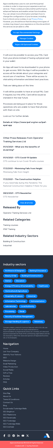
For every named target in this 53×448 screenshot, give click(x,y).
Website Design (9, 361)
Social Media (8, 370)
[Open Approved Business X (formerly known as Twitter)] (27, 435)
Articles (6, 379)
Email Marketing (9, 364)
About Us (7, 396)
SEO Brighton (8, 412)
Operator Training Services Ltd (17, 213)
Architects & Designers (14, 271)
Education (20, 281)
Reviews (6, 376)
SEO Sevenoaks (9, 418)
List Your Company (11, 351)
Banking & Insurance (38, 271)
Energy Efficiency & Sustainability (19, 286)
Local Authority (27, 306)
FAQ (5, 382)
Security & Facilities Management (19, 316)
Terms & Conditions (11, 399)
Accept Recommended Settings (26, 32)
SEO (5, 358)
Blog (5, 405)
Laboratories (10, 306)
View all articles (26, 203)
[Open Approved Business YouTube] (23, 435)
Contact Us (8, 402)
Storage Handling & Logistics (17, 322)
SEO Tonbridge (9, 421)
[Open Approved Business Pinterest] (13, 435)
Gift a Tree (7, 373)
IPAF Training (9, 229)
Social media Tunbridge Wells (15, 409)
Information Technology (15, 301)
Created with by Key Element (26, 446)
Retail (22, 311)
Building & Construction (14, 241)
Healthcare (43, 286)
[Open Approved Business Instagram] (9, 435)
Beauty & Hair (10, 276)
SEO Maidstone (9, 415)
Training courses (10, 225)
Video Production (10, 367)
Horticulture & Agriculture (16, 291)
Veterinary (38, 322)
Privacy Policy (37, 19)
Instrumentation (38, 301)
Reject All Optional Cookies (26, 44)
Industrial (7, 245)
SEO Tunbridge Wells (11, 424)
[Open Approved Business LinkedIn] (18, 435)
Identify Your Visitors (12, 355)
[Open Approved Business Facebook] (4, 435)
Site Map (6, 393)
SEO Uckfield (8, 427)
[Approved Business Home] (47, 436)
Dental (8, 281)
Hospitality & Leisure (14, 296)
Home (5, 348)
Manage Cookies (26, 38)
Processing (9, 311)
